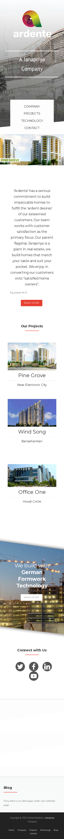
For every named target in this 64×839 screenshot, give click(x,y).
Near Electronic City (32, 385)
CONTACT (32, 128)
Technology (45, 830)
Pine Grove (32, 375)
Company (21, 830)
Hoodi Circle (32, 501)
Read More (31, 302)
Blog (56, 830)
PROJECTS (32, 113)
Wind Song (32, 432)
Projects (33, 830)
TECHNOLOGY (32, 121)
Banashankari (32, 441)
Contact (33, 833)
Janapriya (49, 817)
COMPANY (32, 106)
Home (11, 830)
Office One (32, 492)
